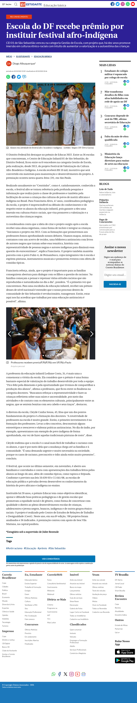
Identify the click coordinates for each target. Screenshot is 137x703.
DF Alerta (118, 580)
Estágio (28, 591)
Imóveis (73, 633)
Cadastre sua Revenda (101, 612)
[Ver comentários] (24, 78)
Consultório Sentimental (56, 583)
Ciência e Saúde (8, 611)
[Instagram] (123, 5)
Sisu (26, 608)
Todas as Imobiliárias (78, 616)
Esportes (5, 608)
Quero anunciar (76, 630)
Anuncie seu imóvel (77, 583)
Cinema (50, 605)
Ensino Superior (31, 583)
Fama (49, 580)
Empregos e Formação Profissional (78, 641)
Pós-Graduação (31, 616)
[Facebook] (113, 5)
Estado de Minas (121, 625)
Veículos (73, 637)
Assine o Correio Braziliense (8, 655)
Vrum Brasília (120, 591)
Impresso (8, 631)
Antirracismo (15, 548)
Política (5, 590)
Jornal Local (119, 583)
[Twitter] (118, 5)
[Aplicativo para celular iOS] (125, 652)
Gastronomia (52, 587)
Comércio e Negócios (78, 653)
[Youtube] (77, 674)
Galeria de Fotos (76, 608)
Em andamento (30, 637)
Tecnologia (6, 622)
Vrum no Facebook (99, 605)
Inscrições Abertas (32, 640)
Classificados (78, 624)
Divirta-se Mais (56, 599)
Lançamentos (75, 591)
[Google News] (83, 674)
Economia (6, 597)
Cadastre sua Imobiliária (79, 619)
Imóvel (74, 574)
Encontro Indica (121, 615)
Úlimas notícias (75, 594)
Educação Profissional (33, 612)
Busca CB (5, 647)
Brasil (4, 594)
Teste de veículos (98, 591)
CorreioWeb (54, 574)
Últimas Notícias (31, 598)
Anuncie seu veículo (99, 583)
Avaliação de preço (99, 594)
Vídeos (95, 598)
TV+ (49, 619)
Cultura (28, 601)
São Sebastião (58, 548)
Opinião (5, 615)
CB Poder (118, 587)
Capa (4, 583)
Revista (118, 608)
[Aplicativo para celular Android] (125, 660)
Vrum (95, 574)
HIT (48, 615)
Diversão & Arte (8, 604)
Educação (30, 548)
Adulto (72, 646)
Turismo (5, 626)
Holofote (5, 619)
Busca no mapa (75, 587)
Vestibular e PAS (31, 605)
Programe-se (52, 608)
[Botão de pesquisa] (15, 4)
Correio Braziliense (9, 576)
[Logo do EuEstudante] (31, 4)
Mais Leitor (51, 622)
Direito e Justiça (8, 640)
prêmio (43, 548)
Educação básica (55, 5)
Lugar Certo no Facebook (79, 612)
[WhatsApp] (128, 5)
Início (9, 56)
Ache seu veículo (98, 580)
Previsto (28, 633)
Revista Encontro (121, 597)
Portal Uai (119, 629)
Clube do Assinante (9, 651)
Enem (27, 594)
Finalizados (29, 644)
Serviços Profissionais (78, 650)
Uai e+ (117, 632)
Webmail (50, 594)
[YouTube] (133, 5)
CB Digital (6, 643)
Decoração (74, 605)
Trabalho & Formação (33, 587)
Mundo (4, 601)
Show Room (74, 601)
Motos (94, 601)
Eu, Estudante (33, 574)
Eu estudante (23, 56)
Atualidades (119, 611)
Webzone (50, 591)
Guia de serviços (76, 598)
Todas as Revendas (99, 608)
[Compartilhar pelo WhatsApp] (124, 85)
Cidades (5, 587)
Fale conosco (30, 619)
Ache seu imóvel (76, 580)
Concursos (31, 624)
